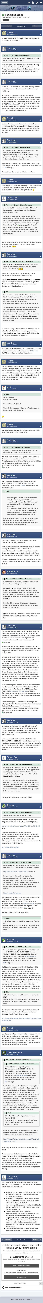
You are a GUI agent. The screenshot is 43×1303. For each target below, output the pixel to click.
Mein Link (34, 351)
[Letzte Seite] (40, 26)
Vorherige (8, 26)
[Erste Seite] (2, 26)
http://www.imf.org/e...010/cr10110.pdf (16, 872)
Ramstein (27, 17)
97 (40, 1283)
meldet (23, 485)
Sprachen (14, 1299)
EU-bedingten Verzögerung (18, 691)
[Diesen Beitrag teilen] (40, 34)
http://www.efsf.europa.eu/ (10, 847)
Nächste (35, 26)
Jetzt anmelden (21, 1277)
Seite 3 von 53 (21, 26)
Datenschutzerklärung (25, 1299)
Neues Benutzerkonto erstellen (21, 1265)
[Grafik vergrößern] (33, 190)
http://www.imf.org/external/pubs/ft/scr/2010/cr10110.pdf (21, 826)
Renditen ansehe (28, 903)
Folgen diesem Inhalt (20, 1283)
